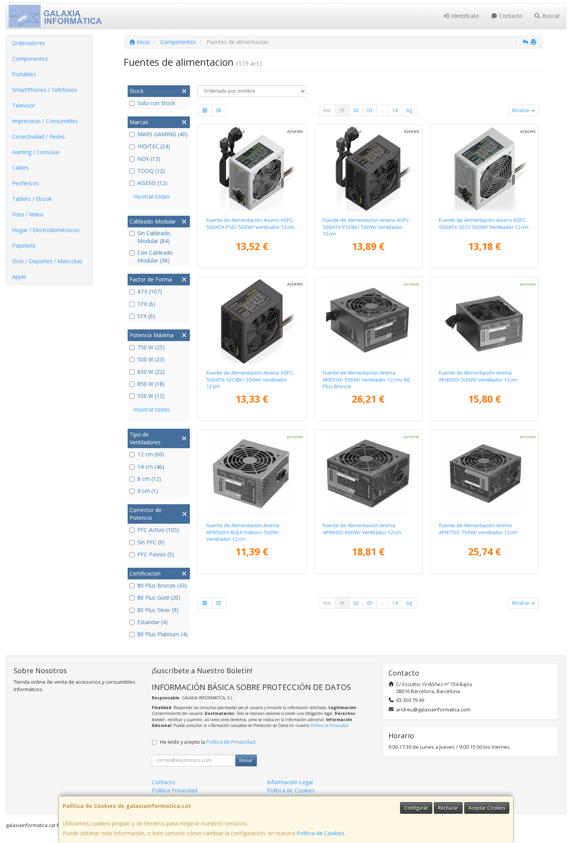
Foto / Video (27, 214)
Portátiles (24, 74)
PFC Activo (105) (158, 529)
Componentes (30, 58)
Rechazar (448, 807)
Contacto (510, 15)
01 (342, 110)
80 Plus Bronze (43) (162, 585)
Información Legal (290, 782)
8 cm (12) (149, 478)
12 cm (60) (150, 454)
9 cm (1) (147, 491)
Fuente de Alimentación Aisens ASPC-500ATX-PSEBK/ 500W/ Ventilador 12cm (367, 226)
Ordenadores (28, 43)
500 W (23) (151, 359)
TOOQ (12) (151, 170)
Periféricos (25, 183)
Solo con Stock (156, 103)
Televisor (23, 105)
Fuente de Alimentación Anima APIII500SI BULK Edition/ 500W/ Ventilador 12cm (242, 532)
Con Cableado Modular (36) (155, 256)
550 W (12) (151, 396)
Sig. (409, 110)
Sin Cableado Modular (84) (153, 237)
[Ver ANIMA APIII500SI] (251, 474)
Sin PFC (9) (151, 542)
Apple (19, 276)
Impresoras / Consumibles (45, 121)
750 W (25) (151, 347)
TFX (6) (146, 304)
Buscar (550, 15)
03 (369, 110)
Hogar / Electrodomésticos (46, 230)
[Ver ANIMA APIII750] (485, 474)
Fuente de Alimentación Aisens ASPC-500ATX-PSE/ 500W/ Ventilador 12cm (250, 223)
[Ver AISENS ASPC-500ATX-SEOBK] (251, 321)
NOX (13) (148, 158)
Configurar (416, 807)
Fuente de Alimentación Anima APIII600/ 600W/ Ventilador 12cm (362, 528)
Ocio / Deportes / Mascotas (47, 261)
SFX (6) (146, 316)
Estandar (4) (152, 622)
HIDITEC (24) (153, 146)
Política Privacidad (174, 790)
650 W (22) (151, 371)
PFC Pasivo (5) (155, 554)
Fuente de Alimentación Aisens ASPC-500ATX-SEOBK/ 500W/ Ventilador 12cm (250, 379)
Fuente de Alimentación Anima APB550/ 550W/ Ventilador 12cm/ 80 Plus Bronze (366, 379)
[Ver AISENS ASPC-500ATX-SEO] (485, 169)
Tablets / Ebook (32, 198)
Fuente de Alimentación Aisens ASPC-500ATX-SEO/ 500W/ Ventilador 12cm (483, 223)
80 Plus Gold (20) (158, 597)
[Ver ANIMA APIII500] (485, 321)
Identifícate (464, 15)
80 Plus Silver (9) (158, 610)
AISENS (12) (152, 183)
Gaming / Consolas (36, 152)
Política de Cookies (320, 833)
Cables (20, 167)
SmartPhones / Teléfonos (44, 89)
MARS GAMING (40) (162, 134)
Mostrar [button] (521, 110)
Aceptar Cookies (486, 807)
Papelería (23, 245)
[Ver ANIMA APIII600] (368, 474)
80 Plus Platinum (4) (162, 634)
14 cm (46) (150, 466)
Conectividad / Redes (38, 136)
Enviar (246, 760)
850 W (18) (151, 383)
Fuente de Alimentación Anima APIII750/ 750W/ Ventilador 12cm (478, 528)
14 (395, 110)
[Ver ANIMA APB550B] (368, 321)
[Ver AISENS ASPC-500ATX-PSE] (251, 169)
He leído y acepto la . (208, 742)
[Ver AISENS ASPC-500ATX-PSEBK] (368, 169)
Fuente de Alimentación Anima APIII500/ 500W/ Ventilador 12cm (478, 376)
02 (356, 110)
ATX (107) (149, 291)
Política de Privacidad (329, 725)
